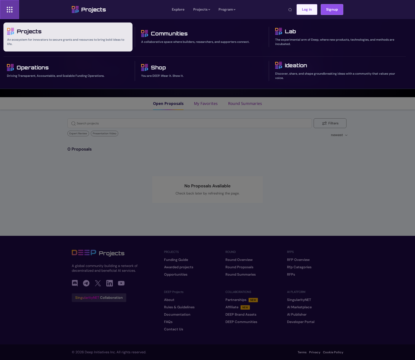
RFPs (291, 274)
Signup (332, 9)
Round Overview (239, 260)
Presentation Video (104, 133)
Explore (178, 9)
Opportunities (175, 274)
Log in (307, 9)
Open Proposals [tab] (168, 103)
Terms (302, 352)
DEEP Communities (241, 322)
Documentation (177, 314)
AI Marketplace (299, 307)
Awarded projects (178, 267)
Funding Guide (176, 260)
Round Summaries (240, 274)
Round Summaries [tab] (245, 103)
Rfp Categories (299, 267)
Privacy (314, 352)
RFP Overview (298, 260)
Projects (93, 9)
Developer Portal (300, 322)
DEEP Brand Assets (240, 314)
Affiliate (236, 307)
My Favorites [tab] (206, 103)
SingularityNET (299, 300)
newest (337, 135)
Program (226, 9)
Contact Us (173, 329)
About (169, 300)
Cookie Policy (333, 352)
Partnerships (240, 300)
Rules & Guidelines (179, 307)
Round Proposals (239, 267)
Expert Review (78, 133)
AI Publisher (296, 314)
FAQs (168, 322)
